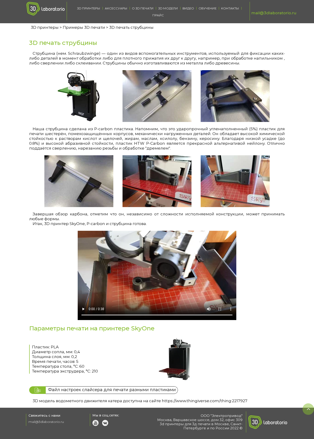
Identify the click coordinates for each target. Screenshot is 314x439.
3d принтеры (88, 8)
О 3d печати (143, 8)
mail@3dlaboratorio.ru (273, 13)
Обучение (208, 8)
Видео (188, 8)
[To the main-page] (46, 11)
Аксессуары (116, 8)
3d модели (168, 8)
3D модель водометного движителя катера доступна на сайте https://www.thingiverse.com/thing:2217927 (140, 401)
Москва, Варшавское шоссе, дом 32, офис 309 (200, 420)
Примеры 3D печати (84, 27)
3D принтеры (45, 27)
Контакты (230, 8)
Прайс (158, 15)
